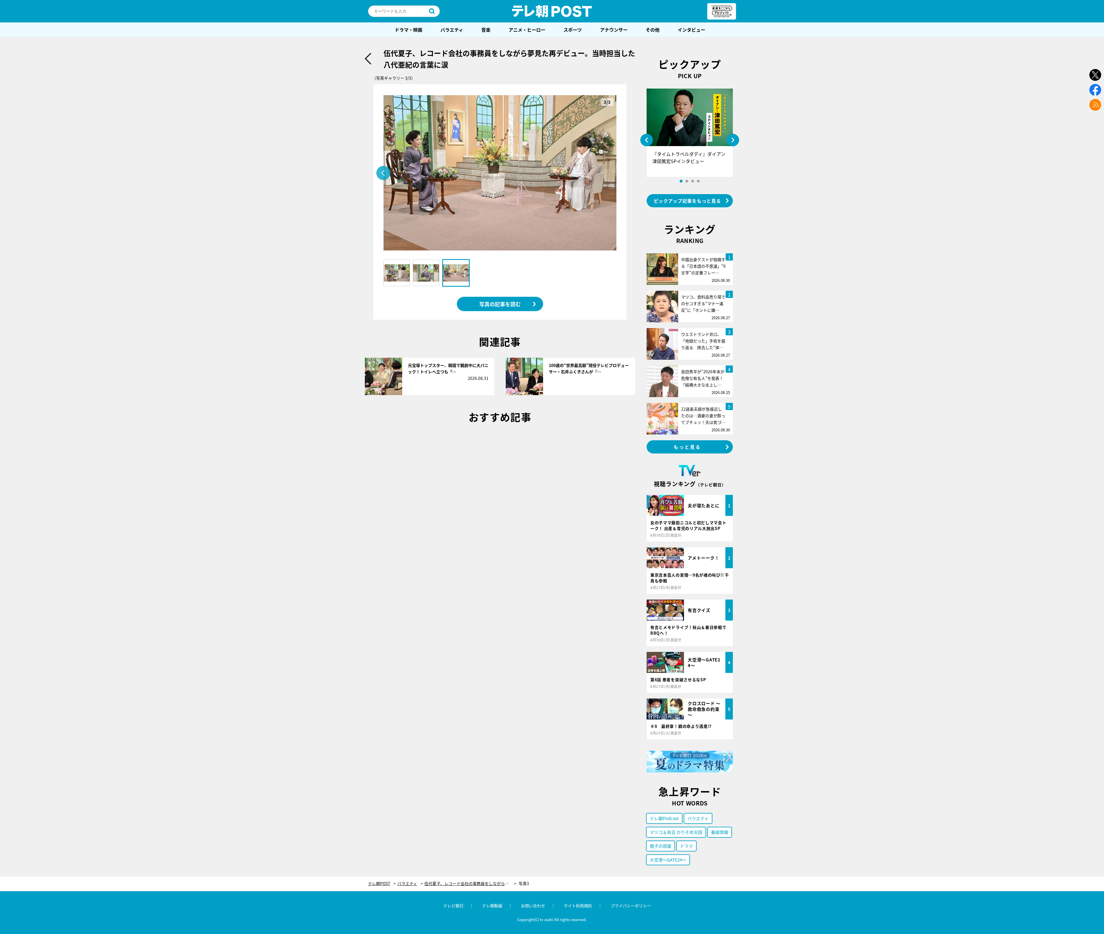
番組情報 (719, 832)
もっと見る (687, 446)
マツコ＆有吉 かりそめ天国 (676, 832)
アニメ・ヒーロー (527, 29)
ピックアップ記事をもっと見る (687, 200)
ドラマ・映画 (408, 29)
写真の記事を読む (500, 304)
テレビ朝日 (453, 905)
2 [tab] (686, 181)
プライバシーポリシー (631, 905)
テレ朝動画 (492, 905)
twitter (1095, 75)
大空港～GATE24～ (668, 860)
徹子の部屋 (660, 846)
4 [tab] (698, 181)
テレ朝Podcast (664, 818)
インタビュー (691, 29)
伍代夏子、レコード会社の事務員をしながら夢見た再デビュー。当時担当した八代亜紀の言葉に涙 (470, 883)
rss (1095, 105)
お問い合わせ (533, 905)
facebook (1095, 90)
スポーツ (573, 29)
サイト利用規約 (578, 905)
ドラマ (686, 846)
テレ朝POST (552, 11)
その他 (653, 29)
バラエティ (451, 29)
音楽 (485, 29)
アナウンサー (614, 29)
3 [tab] (692, 181)
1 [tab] (681, 181)
